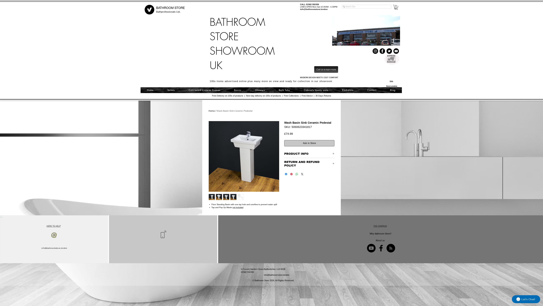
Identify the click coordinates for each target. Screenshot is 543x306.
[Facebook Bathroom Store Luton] (381, 248)
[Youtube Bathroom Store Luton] (371, 248)
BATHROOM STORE (170, 8)
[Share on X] (302, 174)
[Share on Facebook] (286, 174)
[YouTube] (396, 51)
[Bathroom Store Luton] (390, 248)
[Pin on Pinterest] (291, 174)
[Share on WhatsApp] (297, 174)
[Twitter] (389, 51)
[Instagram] (375, 51)
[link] (396, 7)
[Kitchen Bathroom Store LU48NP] (366, 30)
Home (212, 110)
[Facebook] (382, 51)
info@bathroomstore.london (314, 9)
